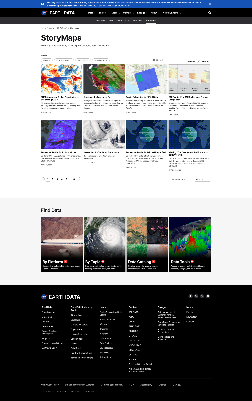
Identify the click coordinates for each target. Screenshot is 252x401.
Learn (114, 12)
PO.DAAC (133, 359)
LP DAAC (133, 335)
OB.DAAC (133, 354)
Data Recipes (106, 343)
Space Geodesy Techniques (49, 332)
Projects (46, 338)
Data (90, 12)
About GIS (138, 20)
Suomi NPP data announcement (114, 5)
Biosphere (75, 320)
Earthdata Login (49, 348)
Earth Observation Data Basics (111, 313)
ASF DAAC (133, 312)
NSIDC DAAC (135, 345)
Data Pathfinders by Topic (81, 309)
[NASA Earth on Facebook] (190, 296)
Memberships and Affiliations (166, 338)
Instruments (47, 326)
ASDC (131, 317)
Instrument (99, 60)
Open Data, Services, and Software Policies (169, 323)
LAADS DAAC (135, 340)
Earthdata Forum (108, 319)
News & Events (170, 12)
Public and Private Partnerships (166, 330)
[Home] (62, 12)
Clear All (205, 61)
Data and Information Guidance (79, 384)
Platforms (46, 321)
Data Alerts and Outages (53, 343)
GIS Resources (106, 348)
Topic (45, 60)
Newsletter (191, 317)
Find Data (47, 307)
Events (189, 312)
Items (197, 179)
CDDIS (132, 321)
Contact (190, 321)
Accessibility (146, 384)
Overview (100, 20)
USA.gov (177, 384)
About (154, 12)
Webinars (104, 324)
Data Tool (82, 60)
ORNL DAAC (134, 350)
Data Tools (47, 317)
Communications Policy (112, 384)
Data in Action (106, 338)
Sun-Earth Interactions (81, 353)
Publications (105, 357)
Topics (102, 12)
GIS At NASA (61, 28)
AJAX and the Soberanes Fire (97, 97)
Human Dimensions (80, 334)
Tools (127, 20)
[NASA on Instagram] (196, 296)
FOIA (131, 384)
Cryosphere (76, 329)
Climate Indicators (79, 324)
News (110, 20)
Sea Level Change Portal (140, 364)
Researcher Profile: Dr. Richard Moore (58, 152)
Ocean (74, 343)
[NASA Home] (44, 13)
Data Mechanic (62, 60)
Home (43, 28)
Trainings (104, 329)
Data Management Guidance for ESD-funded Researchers (167, 315)
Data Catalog (48, 312)
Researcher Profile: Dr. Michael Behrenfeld (146, 152)
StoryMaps (151, 20)
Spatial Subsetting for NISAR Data (142, 97)
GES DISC (133, 331)
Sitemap (162, 384)
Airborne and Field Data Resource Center (140, 370)
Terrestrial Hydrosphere (82, 357)
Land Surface (77, 338)
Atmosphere (76, 315)
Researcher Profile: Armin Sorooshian (101, 152)
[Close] (210, 4)
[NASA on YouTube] (208, 296)
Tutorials (104, 333)
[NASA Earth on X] (202, 296)
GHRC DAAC (135, 326)
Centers (127, 12)
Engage (141, 12)
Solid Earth (76, 348)
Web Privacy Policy (50, 384)
